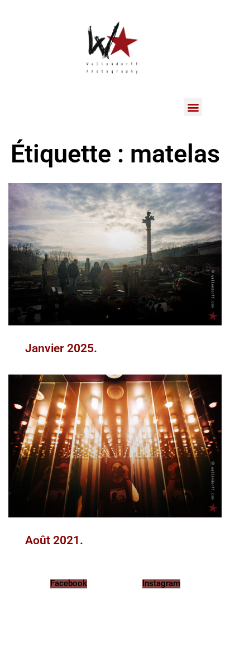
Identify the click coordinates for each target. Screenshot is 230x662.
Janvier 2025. (61, 348)
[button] (193, 107)
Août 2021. (54, 540)
